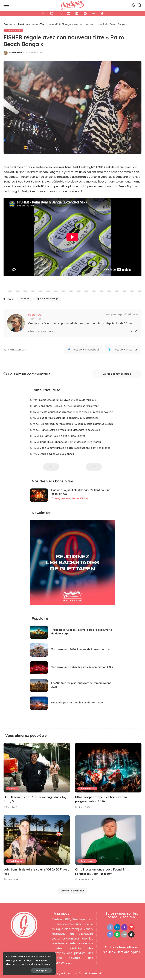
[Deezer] (93, 13)
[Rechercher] (139, 5)
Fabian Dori (15, 52)
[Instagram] (51, 13)
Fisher (25, 298)
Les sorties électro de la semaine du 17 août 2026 (69, 417)
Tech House (13, 30)
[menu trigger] (7, 5)
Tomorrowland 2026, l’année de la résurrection (80, 649)
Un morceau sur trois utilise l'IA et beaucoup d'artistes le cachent (79, 424)
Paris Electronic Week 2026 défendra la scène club (70, 430)
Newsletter (126, 947)
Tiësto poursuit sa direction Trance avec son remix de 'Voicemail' (78, 412)
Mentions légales (128, 952)
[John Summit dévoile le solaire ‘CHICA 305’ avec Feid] (37, 840)
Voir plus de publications (120, 314)
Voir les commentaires (117, 373)
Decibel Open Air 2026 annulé (57, 453)
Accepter (41, 970)
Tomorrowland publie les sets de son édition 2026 (82, 667)
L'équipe (107, 952)
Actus (12, 788)
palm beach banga (48, 298)
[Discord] (77, 13)
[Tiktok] (102, 13)
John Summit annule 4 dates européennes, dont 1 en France (75, 447)
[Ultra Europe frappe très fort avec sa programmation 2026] (108, 767)
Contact (110, 947)
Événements (87, 788)
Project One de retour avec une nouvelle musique (67, 400)
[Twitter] (131, 331)
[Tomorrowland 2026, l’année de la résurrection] (39, 650)
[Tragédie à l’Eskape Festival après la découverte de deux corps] (39, 632)
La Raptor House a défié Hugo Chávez (62, 436)
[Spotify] (85, 13)
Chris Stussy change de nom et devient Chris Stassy (70, 442)
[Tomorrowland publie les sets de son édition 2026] (39, 667)
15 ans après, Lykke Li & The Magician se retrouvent (68, 406)
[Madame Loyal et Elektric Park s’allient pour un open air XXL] (39, 495)
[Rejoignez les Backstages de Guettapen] (72, 564)
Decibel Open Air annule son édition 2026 (77, 702)
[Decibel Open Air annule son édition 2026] (39, 703)
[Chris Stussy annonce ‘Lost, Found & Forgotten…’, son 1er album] (108, 840)
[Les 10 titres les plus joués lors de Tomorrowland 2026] (39, 685)
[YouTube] (68, 13)
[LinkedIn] (60, 13)
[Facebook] (43, 13)
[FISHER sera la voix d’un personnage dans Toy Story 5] (37, 767)
